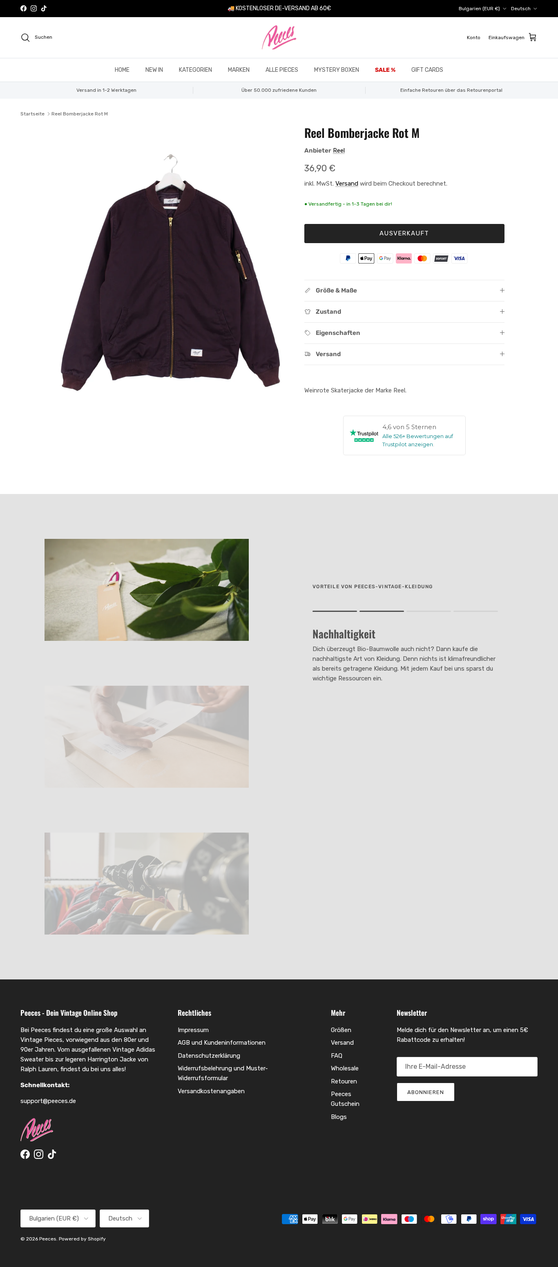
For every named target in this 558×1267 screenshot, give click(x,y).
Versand (346, 183)
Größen (341, 1030)
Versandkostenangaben (211, 1091)
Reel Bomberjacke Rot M (79, 114)
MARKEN (239, 69)
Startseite (32, 114)
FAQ (336, 1055)
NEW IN (154, 69)
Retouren (344, 1081)
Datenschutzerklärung (209, 1055)
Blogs (339, 1117)
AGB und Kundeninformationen (222, 1042)
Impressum (193, 1030)
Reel (339, 150)
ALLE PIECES (282, 69)
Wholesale (345, 1068)
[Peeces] (279, 37)
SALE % (385, 69)
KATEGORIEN (195, 69)
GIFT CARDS (427, 69)
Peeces (47, 1239)
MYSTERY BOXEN (336, 69)
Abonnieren (425, 1092)
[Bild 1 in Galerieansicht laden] (170, 281)
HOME (122, 69)
